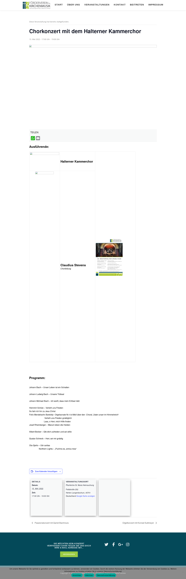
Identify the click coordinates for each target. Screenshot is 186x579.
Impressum (155, 4)
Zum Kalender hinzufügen (46, 471)
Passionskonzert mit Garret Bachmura (51, 522)
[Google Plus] (120, 544)
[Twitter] (106, 544)
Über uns (73, 4)
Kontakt (120, 4)
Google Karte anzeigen (85, 496)
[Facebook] (113, 544)
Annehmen (77, 575)
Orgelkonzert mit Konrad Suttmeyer (138, 522)
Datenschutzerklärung (106, 575)
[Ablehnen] (183, 572)
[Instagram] (128, 544)
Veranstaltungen (96, 4)
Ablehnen (89, 575)
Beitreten (137, 4)
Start (59, 4)
